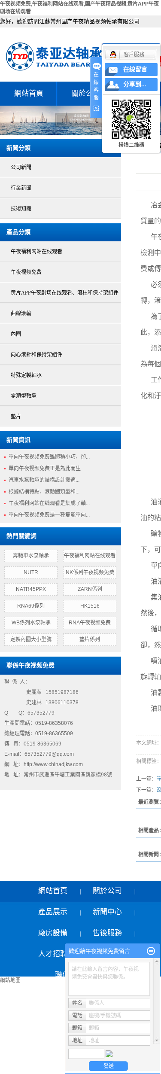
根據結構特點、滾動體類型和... (44, 492)
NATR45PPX (31, 589)
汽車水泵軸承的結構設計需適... (44, 480)
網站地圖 (10, 980)
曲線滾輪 (21, 313)
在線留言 (135, 69)
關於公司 (85, 93)
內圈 (16, 334)
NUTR (31, 572)
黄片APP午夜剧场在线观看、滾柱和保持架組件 (64, 293)
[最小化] (151, 951)
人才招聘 (52, 954)
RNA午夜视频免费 (90, 623)
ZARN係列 (90, 589)
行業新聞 (21, 188)
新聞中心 (107, 912)
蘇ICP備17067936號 (28, 1053)
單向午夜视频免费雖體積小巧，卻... (49, 457)
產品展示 (52, 912)
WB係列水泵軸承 (31, 623)
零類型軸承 (23, 396)
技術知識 (21, 209)
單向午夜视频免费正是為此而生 (45, 469)
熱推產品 (13, 1065)
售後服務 (107, 933)
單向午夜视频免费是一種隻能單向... (49, 515)
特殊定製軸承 (26, 375)
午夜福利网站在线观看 (36, 252)
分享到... (134, 84)
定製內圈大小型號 (31, 639)
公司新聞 (21, 167)
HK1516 (90, 606)
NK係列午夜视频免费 (90, 572)
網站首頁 (28, 93)
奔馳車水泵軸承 (31, 556)
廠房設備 (52, 933)
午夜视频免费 (26, 272)
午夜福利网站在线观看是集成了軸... (49, 503)
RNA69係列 (31, 606)
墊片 (16, 417)
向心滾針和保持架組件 (36, 355)
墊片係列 (89, 639)
